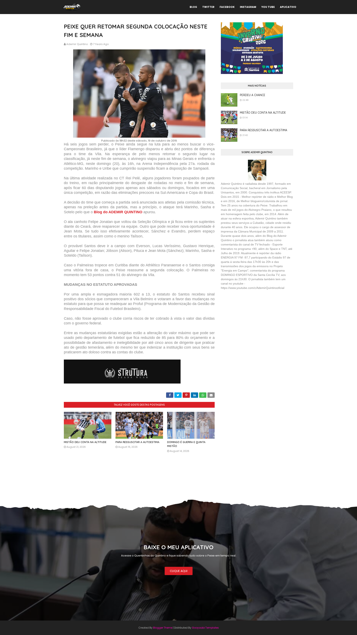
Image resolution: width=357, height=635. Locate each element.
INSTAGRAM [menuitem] (248, 7)
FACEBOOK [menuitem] (227, 7)
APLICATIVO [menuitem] (288, 7)
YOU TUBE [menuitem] (268, 7)
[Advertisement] (252, 323)
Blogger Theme (162, 627)
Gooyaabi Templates (205, 627)
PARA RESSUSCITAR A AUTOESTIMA (137, 442)
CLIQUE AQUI (178, 571)
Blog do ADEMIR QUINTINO (118, 212)
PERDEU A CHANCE (252, 95)
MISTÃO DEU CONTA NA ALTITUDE (85, 442)
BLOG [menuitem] (193, 7)
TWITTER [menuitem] (208, 7)
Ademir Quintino (77, 44)
